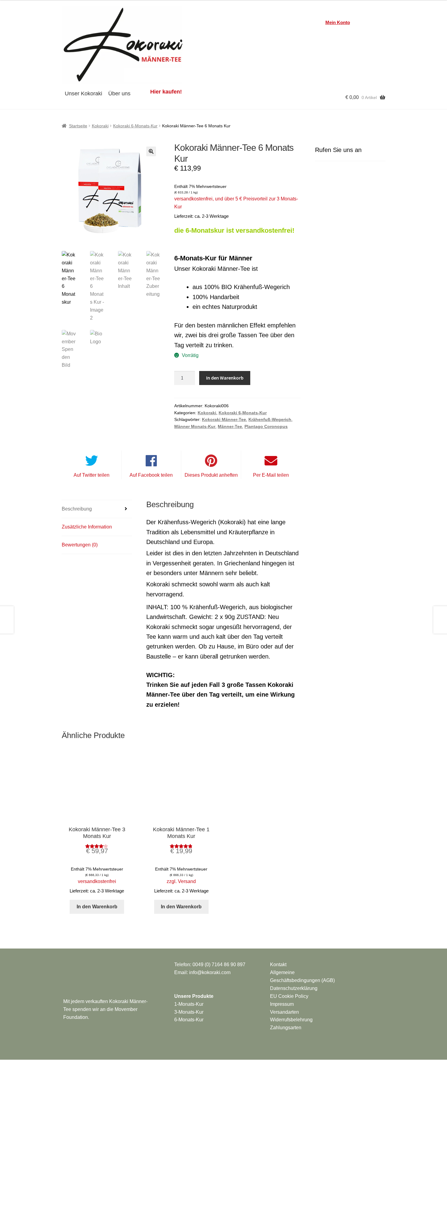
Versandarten (284, 1012)
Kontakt (278, 964)
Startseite (78, 125)
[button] (151, 151)
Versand (187, 881)
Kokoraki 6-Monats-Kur (135, 125)
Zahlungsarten (285, 1027)
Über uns (119, 93)
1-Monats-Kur (188, 1004)
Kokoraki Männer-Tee (224, 419)
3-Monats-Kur (188, 1012)
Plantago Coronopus (266, 426)
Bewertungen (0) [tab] (80, 544)
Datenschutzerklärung (293, 988)
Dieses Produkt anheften (211, 475)
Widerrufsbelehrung (291, 1019)
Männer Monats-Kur (194, 426)
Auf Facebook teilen (151, 475)
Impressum (282, 1004)
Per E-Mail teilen (271, 475)
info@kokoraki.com (209, 972)
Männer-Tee (230, 426)
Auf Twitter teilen (91, 475)
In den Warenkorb (225, 378)
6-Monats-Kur (188, 1019)
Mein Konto (337, 22)
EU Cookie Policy (289, 996)
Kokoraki (100, 125)
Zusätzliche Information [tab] (87, 526)
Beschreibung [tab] (77, 508)
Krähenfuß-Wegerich (269, 419)
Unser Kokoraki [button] (83, 93)
